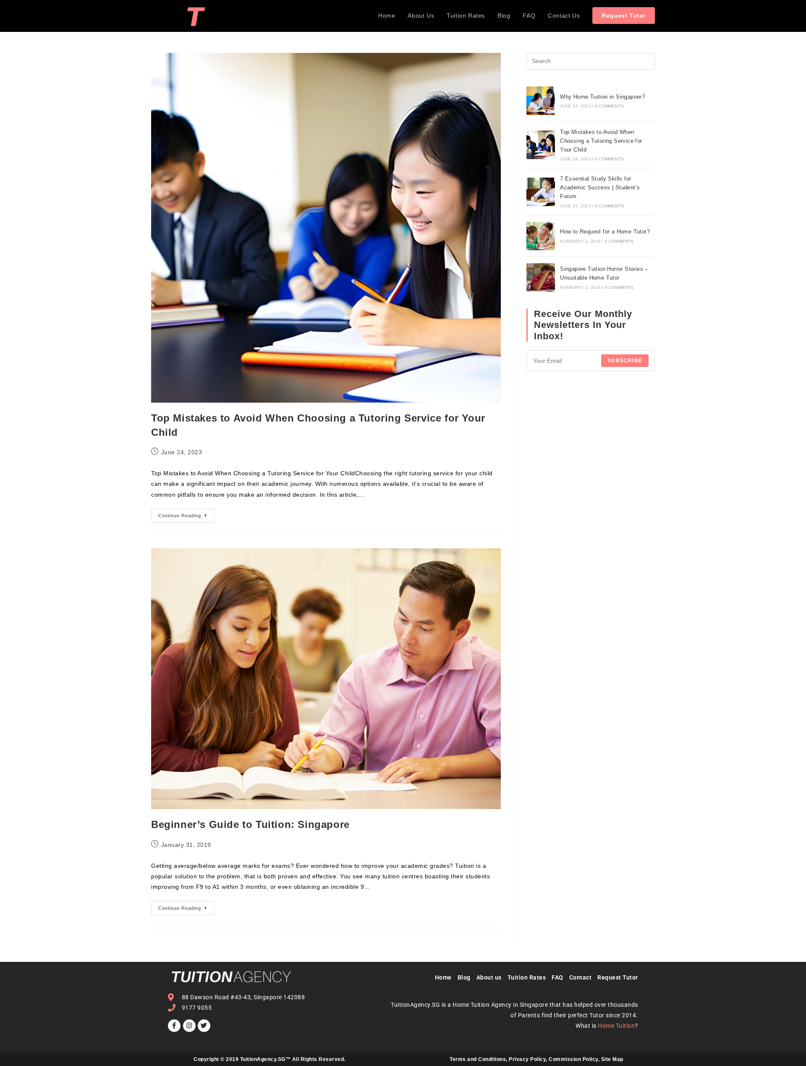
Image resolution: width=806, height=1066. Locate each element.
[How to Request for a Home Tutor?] (540, 236)
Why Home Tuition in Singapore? (602, 97)
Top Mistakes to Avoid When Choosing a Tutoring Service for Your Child (601, 141)
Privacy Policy (527, 1059)
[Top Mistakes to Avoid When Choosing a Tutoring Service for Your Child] (540, 145)
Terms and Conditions (478, 1059)
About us (489, 977)
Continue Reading (186, 513)
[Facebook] (174, 1025)
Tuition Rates (527, 977)
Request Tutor (617, 977)
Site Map (612, 1059)
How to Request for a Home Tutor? (605, 231)
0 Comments (609, 106)
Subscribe (624, 361)
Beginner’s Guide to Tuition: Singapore (250, 824)
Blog (467, 977)
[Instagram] (189, 1025)
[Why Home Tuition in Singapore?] (540, 100)
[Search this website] (590, 61)
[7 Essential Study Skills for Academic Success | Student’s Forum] (540, 192)
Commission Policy (573, 1059)
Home (443, 977)
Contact (580, 977)
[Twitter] (204, 1025)
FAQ (557, 977)
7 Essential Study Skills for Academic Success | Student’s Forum (600, 187)
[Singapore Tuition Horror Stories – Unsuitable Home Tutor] (540, 277)
